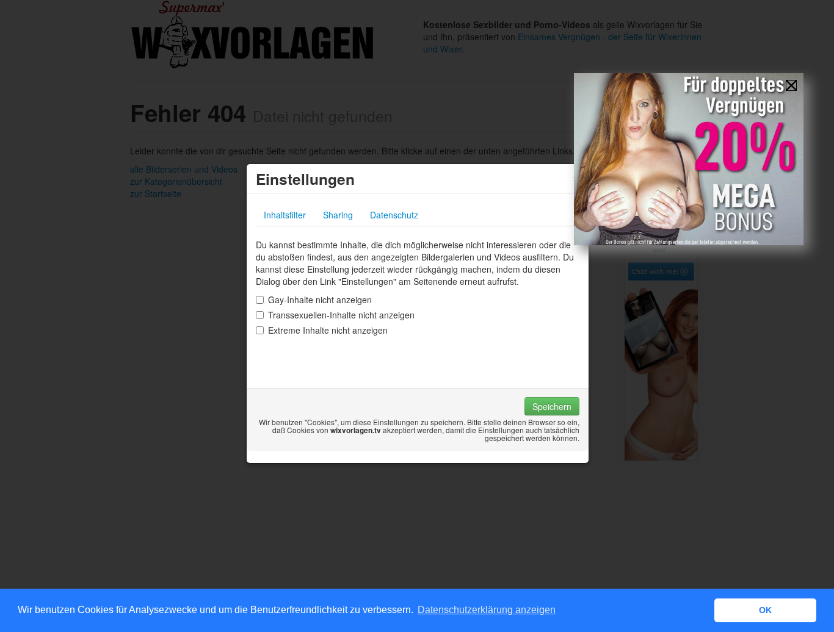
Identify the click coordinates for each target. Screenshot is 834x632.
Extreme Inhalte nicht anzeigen (328, 330)
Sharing (338, 215)
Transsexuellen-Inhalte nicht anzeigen (341, 315)
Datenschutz (394, 215)
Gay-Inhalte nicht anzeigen (320, 299)
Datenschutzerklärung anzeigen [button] (487, 610)
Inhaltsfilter (285, 215)
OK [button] (765, 610)
